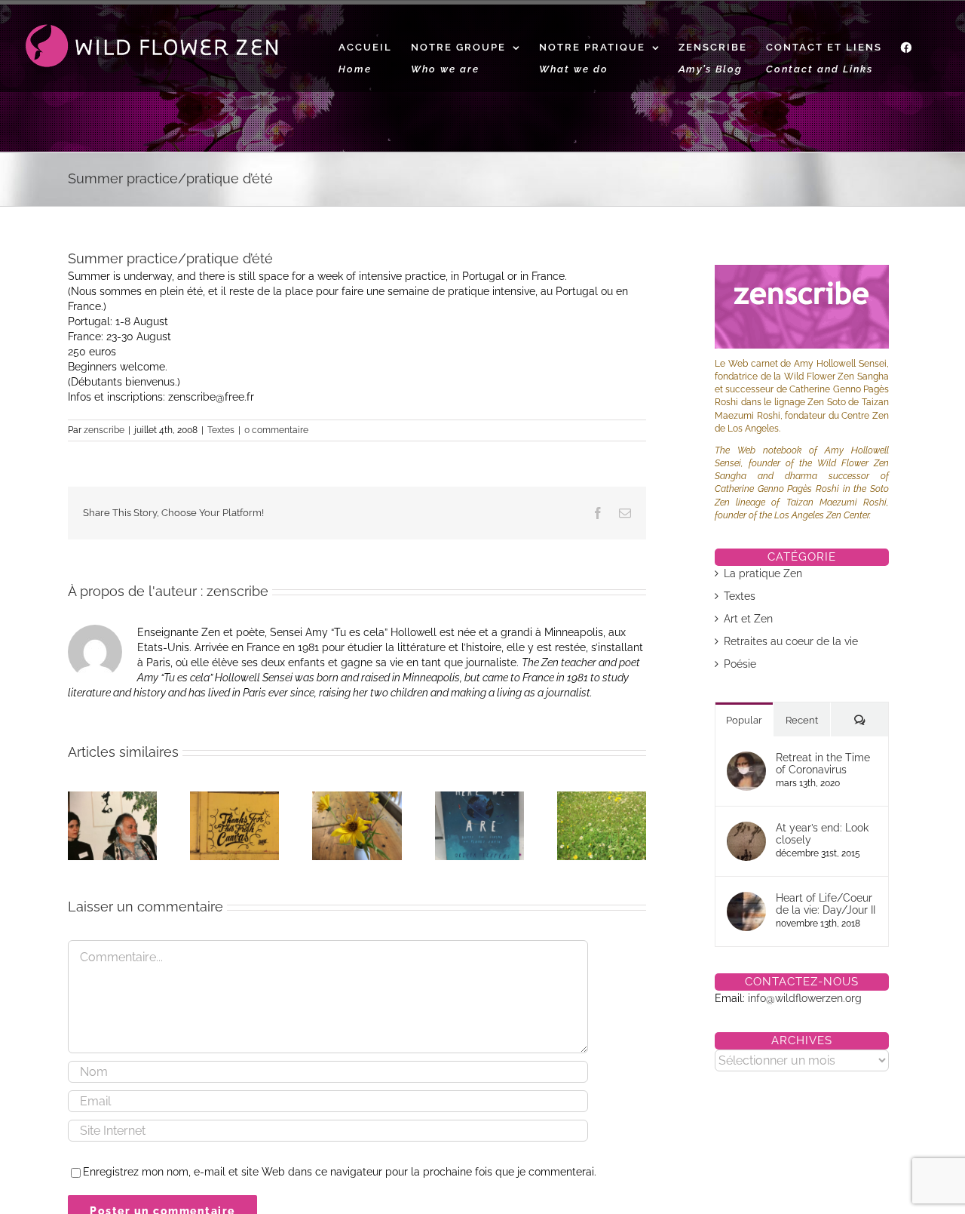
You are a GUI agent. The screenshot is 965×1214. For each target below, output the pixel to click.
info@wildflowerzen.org (805, 998)
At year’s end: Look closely (822, 834)
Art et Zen (748, 619)
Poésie (740, 664)
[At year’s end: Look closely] (746, 829)
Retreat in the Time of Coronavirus (823, 763)
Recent (802, 720)
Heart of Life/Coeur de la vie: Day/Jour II (825, 904)
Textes (220, 430)
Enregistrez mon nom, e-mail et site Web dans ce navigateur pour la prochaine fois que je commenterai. (339, 1172)
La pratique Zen (763, 573)
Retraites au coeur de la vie (791, 641)
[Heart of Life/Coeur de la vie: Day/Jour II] (746, 899)
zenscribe (104, 430)
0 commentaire (276, 430)
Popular (744, 720)
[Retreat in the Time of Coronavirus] (746, 759)
